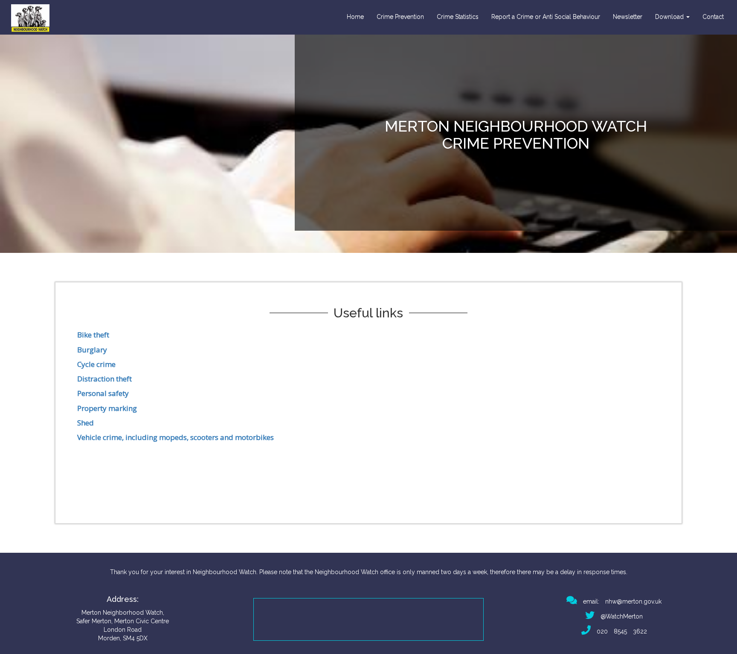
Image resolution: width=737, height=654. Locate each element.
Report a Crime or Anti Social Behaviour (545, 16)
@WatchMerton (619, 616)
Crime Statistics (458, 16)
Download (670, 16)
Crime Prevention (400, 16)
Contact (713, 16)
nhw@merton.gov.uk (633, 601)
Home (355, 16)
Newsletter (627, 16)
